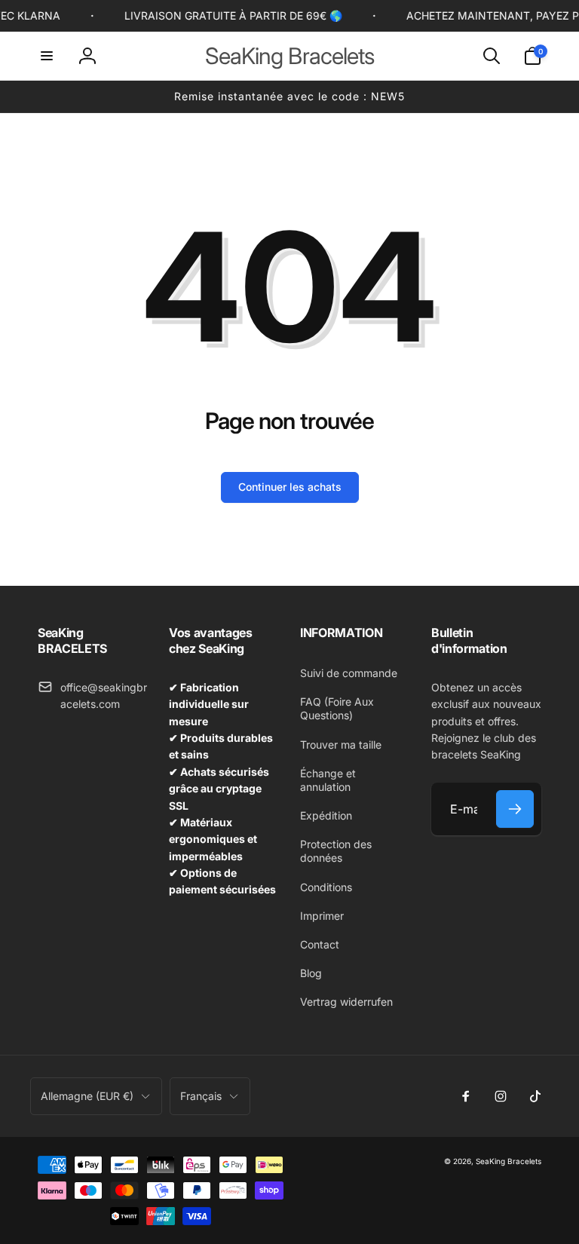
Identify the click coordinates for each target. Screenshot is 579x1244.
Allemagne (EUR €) (87, 1095)
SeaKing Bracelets (508, 1161)
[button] (46, 55)
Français (201, 1095)
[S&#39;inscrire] (515, 809)
